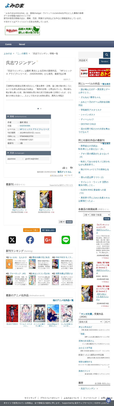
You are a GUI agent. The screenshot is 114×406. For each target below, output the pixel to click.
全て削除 (98, 383)
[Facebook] (30, 242)
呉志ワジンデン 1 (46, 210)
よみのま (105, 403)
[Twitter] (12, 242)
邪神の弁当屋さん (86, 341)
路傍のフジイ (84, 371)
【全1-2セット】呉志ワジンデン (102, 297)
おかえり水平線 (85, 348)
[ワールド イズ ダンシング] (16, 321)
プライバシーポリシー (50, 398)
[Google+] (48, 242)
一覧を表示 (105, 84)
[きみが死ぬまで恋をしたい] (43, 321)
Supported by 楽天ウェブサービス (61, 185)
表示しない (106, 383)
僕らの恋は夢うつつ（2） (93, 177)
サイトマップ (30, 398)
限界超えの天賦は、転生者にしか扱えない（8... (91, 147)
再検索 (69, 222)
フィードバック (90, 398)
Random (104, 61)
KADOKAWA (25, 125)
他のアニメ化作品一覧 (63, 300)
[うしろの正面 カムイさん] (56, 321)
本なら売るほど (85, 327)
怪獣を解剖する (85, 362)
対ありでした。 (70, 324)
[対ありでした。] (70, 321)
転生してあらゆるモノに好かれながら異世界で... (94, 163)
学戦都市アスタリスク (91, 109)
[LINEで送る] (65, 242)
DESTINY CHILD (88, 124)
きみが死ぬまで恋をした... (43, 325)
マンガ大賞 (86, 313)
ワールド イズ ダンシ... (16, 325)
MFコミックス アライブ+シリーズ (34, 129)
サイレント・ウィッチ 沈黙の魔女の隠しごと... (93, 183)
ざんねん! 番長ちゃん (91, 97)
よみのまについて (71, 398)
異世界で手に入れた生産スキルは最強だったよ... (94, 199)
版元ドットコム (64, 171)
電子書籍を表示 (48, 230)
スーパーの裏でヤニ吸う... (29, 325)
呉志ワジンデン (88, 388)
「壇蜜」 (82, 334)
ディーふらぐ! (87, 119)
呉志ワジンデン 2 (19, 210)
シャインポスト (88, 114)
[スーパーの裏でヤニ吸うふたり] (29, 321)
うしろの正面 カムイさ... (56, 325)
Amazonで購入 (31, 230)
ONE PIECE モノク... (64, 257)
